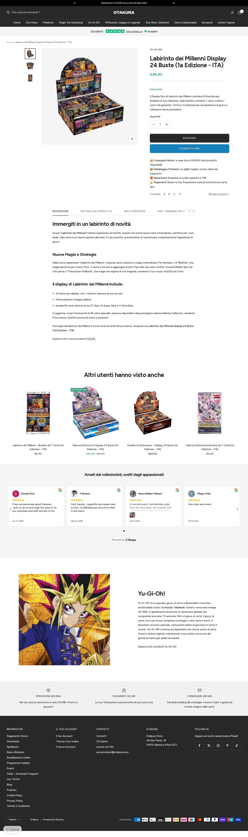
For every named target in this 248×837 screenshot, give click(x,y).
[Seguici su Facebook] (199, 745)
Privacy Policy (15, 800)
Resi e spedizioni (134, 211)
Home (16, 22)
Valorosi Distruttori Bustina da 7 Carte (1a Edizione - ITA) (210, 447)
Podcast (12, 790)
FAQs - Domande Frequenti (22, 773)
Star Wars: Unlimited (157, 22)
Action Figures (226, 22)
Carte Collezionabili (185, 22)
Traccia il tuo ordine (67, 741)
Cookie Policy (14, 795)
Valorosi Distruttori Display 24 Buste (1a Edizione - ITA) (95, 447)
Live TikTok (13, 779)
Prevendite (13, 741)
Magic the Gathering (71, 22)
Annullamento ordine (18, 757)
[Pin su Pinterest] (169, 194)
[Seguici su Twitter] (208, 745)
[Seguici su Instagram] (218, 745)
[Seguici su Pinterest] (227, 745)
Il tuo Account (64, 736)
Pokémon (48, 22)
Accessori (207, 22)
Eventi (10, 768)
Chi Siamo (102, 741)
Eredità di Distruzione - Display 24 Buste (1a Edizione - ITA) (152, 447)
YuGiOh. (91, 338)
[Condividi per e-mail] (180, 194)
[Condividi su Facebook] (164, 194)
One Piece (31, 22)
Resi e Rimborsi (15, 752)
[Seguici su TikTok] (236, 745)
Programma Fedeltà (18, 763)
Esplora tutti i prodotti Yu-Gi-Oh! (157, 646)
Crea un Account (65, 746)
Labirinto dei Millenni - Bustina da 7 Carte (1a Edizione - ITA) (38, 447)
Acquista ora (189, 148)
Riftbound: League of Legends (122, 22)
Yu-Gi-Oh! (94, 22)
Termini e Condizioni (18, 806)
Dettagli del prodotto (96, 211)
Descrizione (60, 211)
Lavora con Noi (105, 746)
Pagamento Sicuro (17, 736)
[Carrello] (239, 12)
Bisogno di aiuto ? (219, 194)
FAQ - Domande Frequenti (174, 211)
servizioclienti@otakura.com (112, 752)
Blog (9, 784)
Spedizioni (12, 746)
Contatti (101, 736)
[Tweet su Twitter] (174, 194)
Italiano (12, 819)
